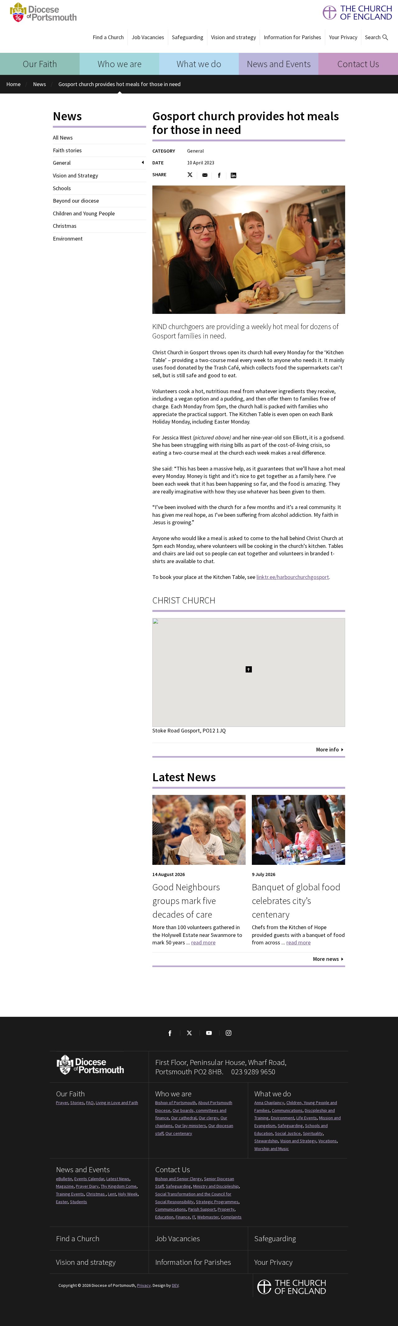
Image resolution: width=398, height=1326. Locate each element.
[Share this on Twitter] (192, 175)
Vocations (327, 1141)
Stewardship (266, 1141)
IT (193, 1217)
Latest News (117, 1178)
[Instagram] (228, 1033)
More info (327, 749)
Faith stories (67, 150)
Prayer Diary (87, 1186)
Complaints (231, 1217)
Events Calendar (89, 1178)
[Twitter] (189, 1033)
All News (63, 137)
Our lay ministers (190, 1125)
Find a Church (108, 37)
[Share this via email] (204, 175)
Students (78, 1201)
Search (373, 37)
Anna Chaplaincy (269, 1102)
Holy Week (128, 1194)
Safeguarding (187, 37)
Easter (62, 1201)
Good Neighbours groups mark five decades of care (186, 900)
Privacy (144, 1285)
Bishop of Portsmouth (175, 1102)
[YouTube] (209, 1033)
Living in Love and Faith (117, 1102)
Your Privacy (343, 37)
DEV (175, 1285)
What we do (199, 64)
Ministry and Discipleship (216, 1186)
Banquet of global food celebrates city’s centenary (296, 900)
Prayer (62, 1102)
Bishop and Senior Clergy (178, 1178)
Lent (112, 1194)
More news (326, 958)
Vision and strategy (233, 37)
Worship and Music (271, 1148)
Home (13, 84)
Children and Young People (84, 213)
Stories (77, 1102)
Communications (287, 1110)
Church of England (292, 1287)
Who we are (119, 64)
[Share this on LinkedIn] (233, 175)
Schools (62, 188)
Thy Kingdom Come (119, 1186)
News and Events (279, 64)
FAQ (90, 1102)
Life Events (306, 1118)
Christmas (64, 226)
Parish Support (201, 1209)
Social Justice (288, 1133)
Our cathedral (184, 1118)
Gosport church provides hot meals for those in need (119, 84)
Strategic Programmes (217, 1201)
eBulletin (64, 1178)
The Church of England (354, 13)
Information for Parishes (292, 37)
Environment (68, 238)
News (39, 84)
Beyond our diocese (76, 201)
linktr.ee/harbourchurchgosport (293, 576)
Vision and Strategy (75, 175)
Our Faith (40, 64)
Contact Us (358, 64)
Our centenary (178, 1133)
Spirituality (313, 1133)
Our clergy (208, 1118)
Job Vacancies (148, 37)
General (62, 163)
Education (164, 1217)
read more (203, 942)
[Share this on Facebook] (219, 175)
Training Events (70, 1194)
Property (226, 1209)
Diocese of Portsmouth (41, 12)
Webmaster (208, 1217)
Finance (183, 1217)
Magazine (65, 1186)
